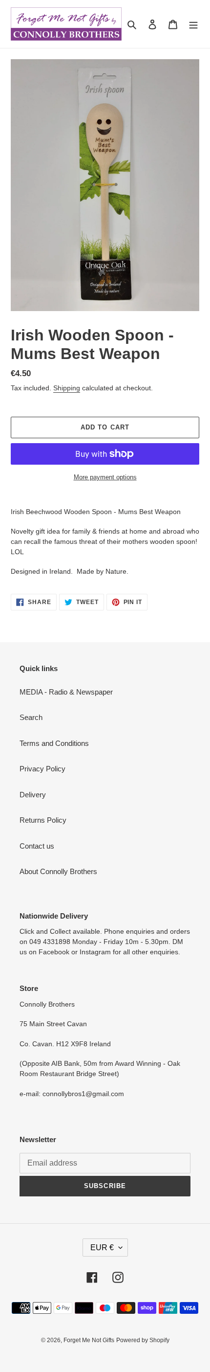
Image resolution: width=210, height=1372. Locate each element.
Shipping (66, 388)
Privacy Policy (42, 769)
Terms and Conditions (54, 743)
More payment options (105, 477)
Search (31, 717)
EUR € (102, 1247)
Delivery (33, 794)
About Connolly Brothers (58, 871)
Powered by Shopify (142, 1340)
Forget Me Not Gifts (88, 1340)
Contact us (37, 846)
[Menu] (193, 24)
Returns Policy (43, 820)
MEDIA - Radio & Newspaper (66, 692)
